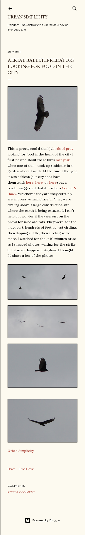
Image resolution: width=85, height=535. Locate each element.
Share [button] (11, 469)
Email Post (26, 469)
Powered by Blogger (46, 520)
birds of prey (63, 148)
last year (62, 160)
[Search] (74, 7)
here (30, 182)
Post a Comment (21, 492)
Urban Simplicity (27, 17)
